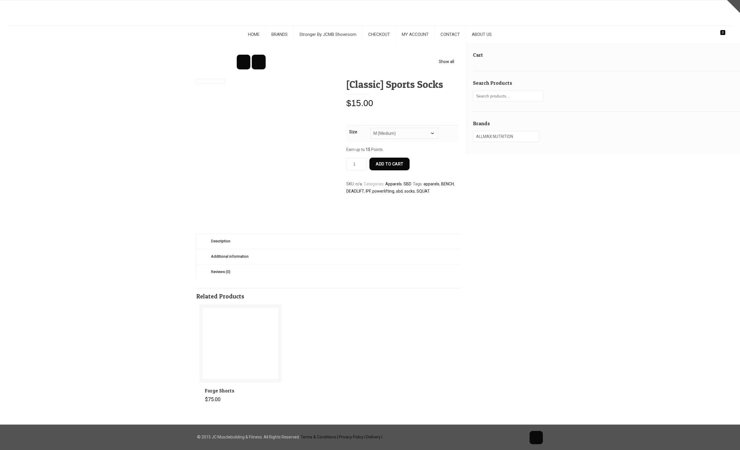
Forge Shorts (219, 391)
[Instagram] (521, 437)
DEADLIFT (355, 191)
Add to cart (389, 164)
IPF (368, 191)
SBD (407, 184)
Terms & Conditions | (319, 437)
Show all (446, 61)
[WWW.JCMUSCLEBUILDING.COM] (370, 12)
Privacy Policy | (352, 437)
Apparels (393, 184)
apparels (431, 184)
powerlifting (383, 191)
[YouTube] (513, 437)
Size (353, 132)
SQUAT (423, 191)
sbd (399, 191)
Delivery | (374, 437)
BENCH (447, 184)
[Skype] (497, 437)
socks (409, 191)
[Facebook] (505, 437)
